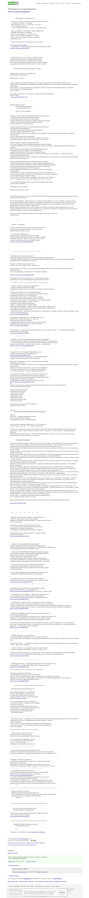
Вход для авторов (76, 3)
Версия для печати (21, 842)
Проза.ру (57, 886)
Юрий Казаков (11, 861)
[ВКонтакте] (31, 840)
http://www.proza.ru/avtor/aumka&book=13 (21, 382)
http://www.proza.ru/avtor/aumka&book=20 (21, 275)
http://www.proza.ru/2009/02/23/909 (19, 681)
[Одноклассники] (33, 840)
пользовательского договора (64, 888)
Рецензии (52, 3)
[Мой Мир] (34, 840)
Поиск (57, 3)
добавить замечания (14, 865)
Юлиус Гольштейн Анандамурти (19, 12)
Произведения (45, 3)
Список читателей (12, 842)
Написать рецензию (13, 853)
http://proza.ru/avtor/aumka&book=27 (19, 355)
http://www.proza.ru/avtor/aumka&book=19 (21, 591)
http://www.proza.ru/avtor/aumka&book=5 (21, 581)
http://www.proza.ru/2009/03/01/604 (19, 314)
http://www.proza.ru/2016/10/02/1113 (19, 48)
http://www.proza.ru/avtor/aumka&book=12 (21, 345)
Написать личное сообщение (26, 881)
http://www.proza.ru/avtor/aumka (18, 45)
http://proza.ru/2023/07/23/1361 (19, 97)
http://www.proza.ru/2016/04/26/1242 (19, 666)
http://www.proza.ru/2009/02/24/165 (19, 599)
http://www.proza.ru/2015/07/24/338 (19, 655)
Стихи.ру (52, 886)
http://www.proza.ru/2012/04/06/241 (19, 325)
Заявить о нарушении (40, 842)
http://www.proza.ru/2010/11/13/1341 (19, 536)
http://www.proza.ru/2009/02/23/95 (19, 627)
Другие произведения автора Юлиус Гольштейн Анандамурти (22, 844)
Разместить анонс (30, 842)
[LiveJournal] (36, 840)
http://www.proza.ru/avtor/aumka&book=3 (21, 241)
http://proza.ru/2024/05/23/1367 (18, 503)
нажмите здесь (51, 893)
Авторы (38, 3)
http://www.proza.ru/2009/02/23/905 (19, 608)
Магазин (62, 3)
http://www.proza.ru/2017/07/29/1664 (19, 333)
